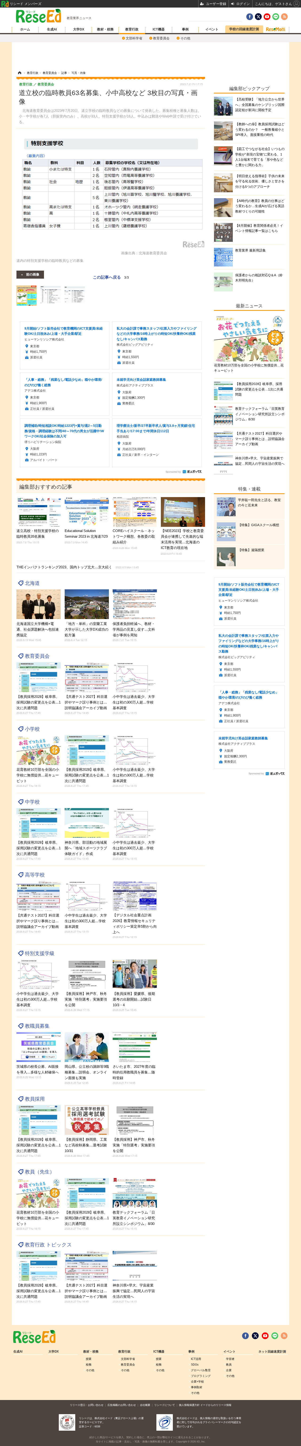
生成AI (52, 29)
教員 (229, 1364)
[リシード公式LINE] (274, 1336)
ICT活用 (196, 1359)
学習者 (230, 1359)
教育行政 (132, 29)
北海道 (32, 583)
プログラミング (201, 1376)
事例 (185, 29)
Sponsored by (173, 471)
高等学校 (35, 874)
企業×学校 (197, 1381)
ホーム (25, 29)
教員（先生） (40, 1171)
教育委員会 (161, 38)
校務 (88, 1364)
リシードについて (164, 1405)
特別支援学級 (40, 953)
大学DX (78, 29)
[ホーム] (19, 73)
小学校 (32, 729)
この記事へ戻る (111, 277)
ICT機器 (159, 29)
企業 (229, 1370)
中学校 (32, 802)
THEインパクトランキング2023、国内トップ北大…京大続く (77, 567)
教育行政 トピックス (48, 1244)
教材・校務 (105, 29)
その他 (185, 38)
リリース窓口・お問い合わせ (86, 1405)
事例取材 (196, 1387)
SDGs (194, 1364)
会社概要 (145, 1405)
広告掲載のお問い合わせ (121, 1405)
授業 (88, 1359)
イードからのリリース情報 (215, 1405)
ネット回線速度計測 (272, 1351)
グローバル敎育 (201, 1370)
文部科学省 (134, 38)
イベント (211, 29)
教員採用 (35, 1099)
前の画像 (32, 274)
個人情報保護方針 (189, 1405)
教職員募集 (37, 1026)
